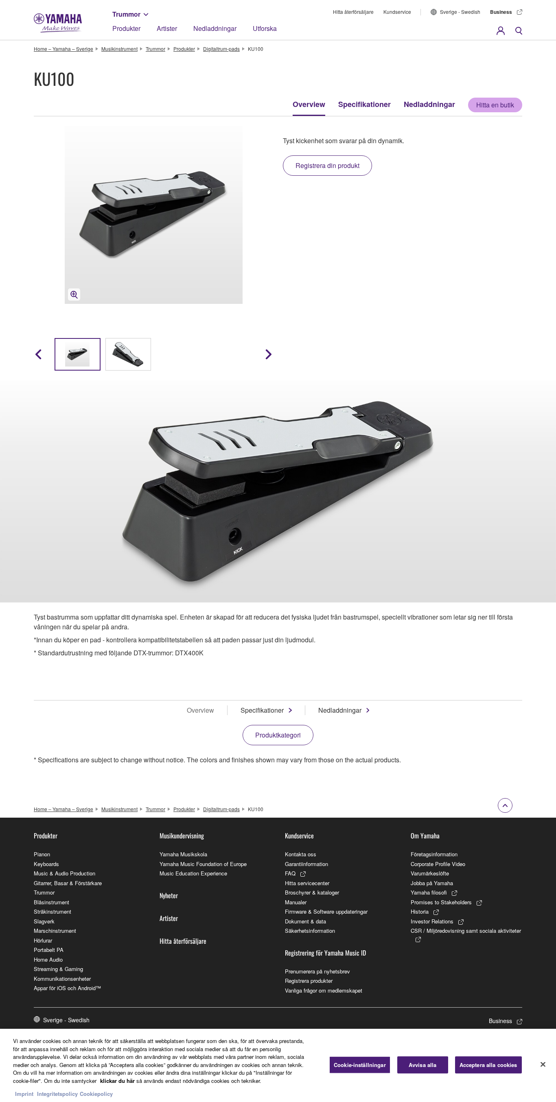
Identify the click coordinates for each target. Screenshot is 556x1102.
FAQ (290, 873)
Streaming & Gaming (58, 969)
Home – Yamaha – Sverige (63, 48)
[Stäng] (543, 1065)
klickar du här (117, 1081)
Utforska (265, 28)
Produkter (126, 28)
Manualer (295, 902)
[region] (278, 1065)
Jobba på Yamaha (432, 883)
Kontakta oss (300, 854)
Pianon (42, 854)
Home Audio (48, 959)
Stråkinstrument (52, 911)
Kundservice (397, 11)
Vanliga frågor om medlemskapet (323, 990)
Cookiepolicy (96, 1094)
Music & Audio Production (64, 873)
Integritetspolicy (57, 1094)
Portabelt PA (48, 950)
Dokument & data (305, 921)
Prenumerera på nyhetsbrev (317, 971)
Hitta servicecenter (307, 883)
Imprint (24, 1094)
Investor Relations (432, 921)
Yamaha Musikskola (183, 854)
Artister (167, 28)
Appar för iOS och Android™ (67, 988)
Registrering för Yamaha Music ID (325, 953)
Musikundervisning (182, 835)
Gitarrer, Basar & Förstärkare (68, 883)
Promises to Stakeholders (441, 902)
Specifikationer (364, 104)
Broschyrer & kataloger (312, 892)
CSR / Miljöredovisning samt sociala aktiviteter (466, 930)
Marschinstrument (55, 930)
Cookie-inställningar (360, 1065)
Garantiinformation (306, 864)
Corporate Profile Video (438, 864)
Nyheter (169, 895)
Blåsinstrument (51, 902)
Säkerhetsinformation (310, 930)
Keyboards (46, 864)
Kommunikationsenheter (62, 978)
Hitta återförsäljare (353, 11)
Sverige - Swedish (460, 11)
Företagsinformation (434, 854)
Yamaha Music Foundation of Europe (203, 864)
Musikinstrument (119, 48)
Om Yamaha (425, 835)
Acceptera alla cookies (488, 1065)
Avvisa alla (422, 1065)
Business (501, 11)
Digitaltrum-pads (221, 48)
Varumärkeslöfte (430, 873)
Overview (309, 104)
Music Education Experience (193, 873)
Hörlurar (43, 940)
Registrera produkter (309, 980)
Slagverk (44, 921)
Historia (420, 911)
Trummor (126, 14)
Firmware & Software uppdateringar (326, 911)
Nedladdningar (214, 28)
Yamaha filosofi (429, 892)
